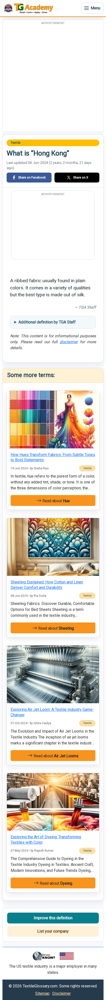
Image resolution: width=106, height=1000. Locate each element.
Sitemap (42, 993)
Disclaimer (61, 993)
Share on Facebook (32, 177)
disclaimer (69, 342)
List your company (53, 931)
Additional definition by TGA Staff (47, 322)
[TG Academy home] (29, 8)
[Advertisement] (53, 78)
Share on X (80, 177)
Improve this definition (53, 918)
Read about (55, 501)
